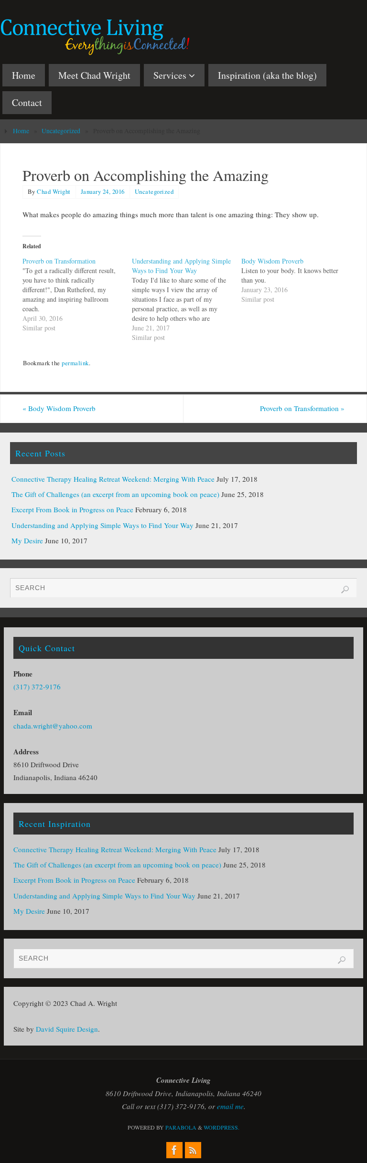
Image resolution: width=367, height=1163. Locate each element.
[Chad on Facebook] (174, 1150)
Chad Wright (54, 191)
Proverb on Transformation (302, 408)
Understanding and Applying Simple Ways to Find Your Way (102, 525)
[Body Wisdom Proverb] (296, 280)
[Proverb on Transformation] (77, 294)
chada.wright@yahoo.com (52, 725)
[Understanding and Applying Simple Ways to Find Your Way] (186, 299)
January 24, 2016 (103, 191)
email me (230, 1106)
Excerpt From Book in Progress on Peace (72, 509)
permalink (75, 363)
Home (21, 131)
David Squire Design (67, 1029)
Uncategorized (61, 131)
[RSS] (193, 1150)
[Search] (345, 589)
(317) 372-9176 (37, 686)
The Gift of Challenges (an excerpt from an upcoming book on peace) (115, 494)
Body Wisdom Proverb (59, 408)
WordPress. (221, 1127)
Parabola (180, 1127)
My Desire (27, 540)
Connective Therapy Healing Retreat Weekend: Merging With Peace (113, 479)
